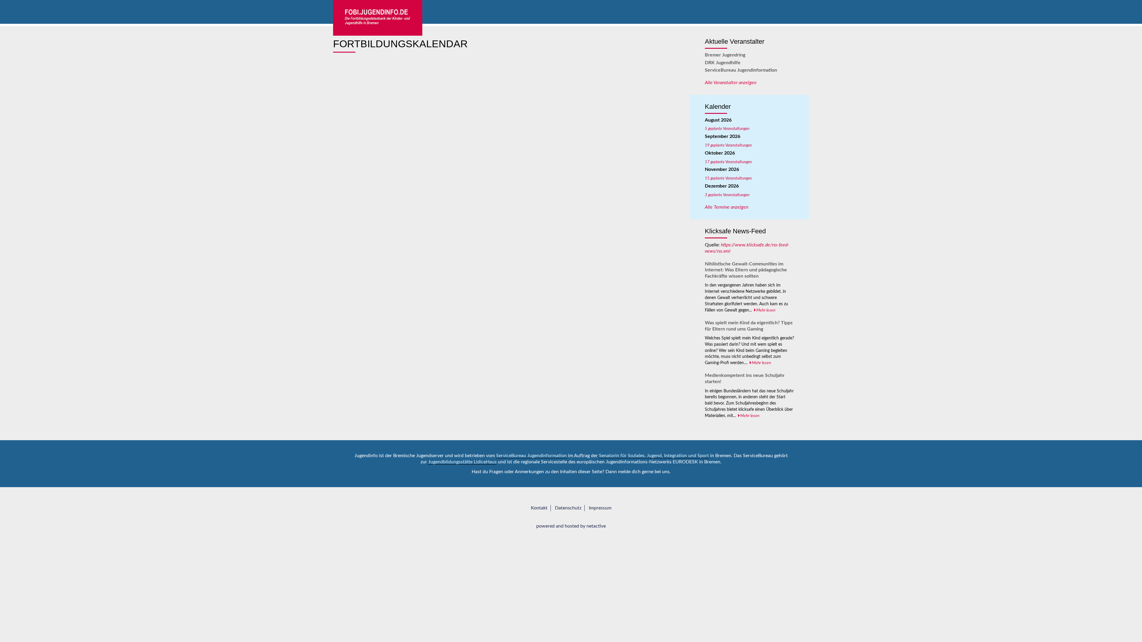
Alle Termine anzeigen (726, 207)
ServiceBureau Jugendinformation (741, 70)
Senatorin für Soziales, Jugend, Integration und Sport (654, 455)
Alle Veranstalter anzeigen (730, 82)
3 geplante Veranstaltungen (727, 195)
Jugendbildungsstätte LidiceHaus (462, 462)
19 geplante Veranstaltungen (728, 145)
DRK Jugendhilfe (723, 62)
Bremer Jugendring (725, 55)
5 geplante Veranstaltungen (727, 129)
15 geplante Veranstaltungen (728, 178)
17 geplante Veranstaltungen (728, 162)
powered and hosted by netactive (571, 526)
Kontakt (539, 508)
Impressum (600, 508)
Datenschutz (568, 508)
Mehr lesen (765, 310)
